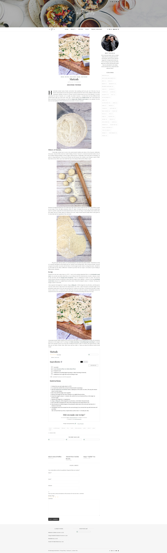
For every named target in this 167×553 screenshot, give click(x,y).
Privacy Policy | (63, 550)
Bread (62, 76)
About (73, 29)
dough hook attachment (67, 277)
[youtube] (114, 29)
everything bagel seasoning (87, 342)
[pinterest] (110, 29)
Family (104, 100)
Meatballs (50, 538)
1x (81, 361)
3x (86, 361)
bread (50, 428)
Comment (50, 498)
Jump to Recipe (70, 84)
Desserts (105, 94)
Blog (87, 29)
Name (50, 472)
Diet (113, 94)
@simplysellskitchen (73, 417)
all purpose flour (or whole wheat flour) (66, 369)
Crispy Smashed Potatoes (54, 535)
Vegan (78, 76)
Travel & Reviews (96, 29)
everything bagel (56, 428)
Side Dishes (73, 76)
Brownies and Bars (107, 86)
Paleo (114, 111)
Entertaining (106, 97)
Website (50, 485)
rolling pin (73, 285)
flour (68, 428)
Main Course (106, 111)
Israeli (72, 428)
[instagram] (111, 29)
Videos (104, 135)
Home (66, 29)
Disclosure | (69, 550)
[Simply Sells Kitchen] (83, 13)
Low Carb (113, 108)
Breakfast (112, 83)
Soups (114, 121)
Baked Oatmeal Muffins (54, 456)
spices (94, 428)
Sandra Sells (57, 357)
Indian (111, 105)
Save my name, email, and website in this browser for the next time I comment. (66, 493)
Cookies (105, 91)
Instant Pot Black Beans (53, 541)
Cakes (104, 89)
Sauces (112, 119)
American (105, 75)
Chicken (111, 89)
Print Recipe (78, 84)
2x (84, 361)
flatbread (63, 428)
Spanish (105, 124)
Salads (104, 119)
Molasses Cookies (52, 532)
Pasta (104, 113)
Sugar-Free (113, 124)
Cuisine (112, 91)
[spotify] (116, 29)
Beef (104, 80)
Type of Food (106, 130)
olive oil (89, 428)
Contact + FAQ (74, 550)
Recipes (80, 29)
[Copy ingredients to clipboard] (61, 362)
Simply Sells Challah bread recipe (80, 99)
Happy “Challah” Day (89, 456)
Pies (111, 113)
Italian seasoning (74, 342)
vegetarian (84, 76)
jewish (84, 428)
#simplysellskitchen (78, 419)
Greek (115, 102)
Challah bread (85, 97)
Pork (104, 116)
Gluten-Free (106, 102)
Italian (104, 108)
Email (49, 479)
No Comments (77, 82)
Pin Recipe (93, 365)
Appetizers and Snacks (108, 78)
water (50, 429)
